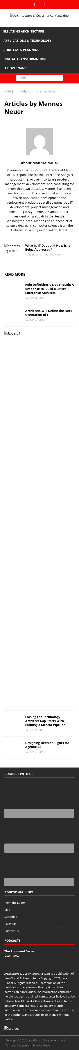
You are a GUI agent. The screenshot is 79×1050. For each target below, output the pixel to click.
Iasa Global (11, 978)
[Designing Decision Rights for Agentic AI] (13, 747)
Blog (7, 910)
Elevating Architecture (23, 31)
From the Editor (14, 903)
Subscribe (10, 917)
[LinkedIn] (44, 4)
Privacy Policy (41, 1045)
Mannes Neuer (53, 254)
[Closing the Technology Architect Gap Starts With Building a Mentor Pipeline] (13, 721)
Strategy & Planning (22, 50)
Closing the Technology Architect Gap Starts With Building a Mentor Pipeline (45, 721)
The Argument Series (19, 951)
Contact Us (11, 931)
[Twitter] (35, 4)
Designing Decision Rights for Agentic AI (47, 745)
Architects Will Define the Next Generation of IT (48, 313)
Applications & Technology (27, 40)
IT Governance (16, 68)
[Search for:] (39, 78)
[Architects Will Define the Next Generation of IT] (13, 315)
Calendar (10, 924)
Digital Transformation (25, 59)
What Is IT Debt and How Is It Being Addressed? (47, 247)
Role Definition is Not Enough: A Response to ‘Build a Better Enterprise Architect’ (49, 288)
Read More (14, 274)
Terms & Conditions (17, 1045)
